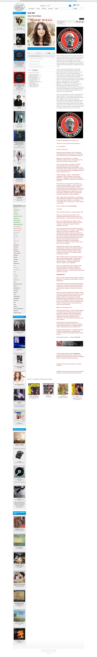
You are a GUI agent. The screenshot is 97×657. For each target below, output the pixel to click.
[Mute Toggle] (46, 53)
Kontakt (49, 650)
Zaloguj (75, 8)
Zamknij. (75, 0)
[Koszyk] (78, 5)
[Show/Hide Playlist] (53, 53)
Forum (52, 650)
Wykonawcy (35, 70)
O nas (41, 650)
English (55, 650)
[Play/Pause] (28, 53)
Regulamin (45, 650)
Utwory (29, 70)
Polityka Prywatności (69, 0)
